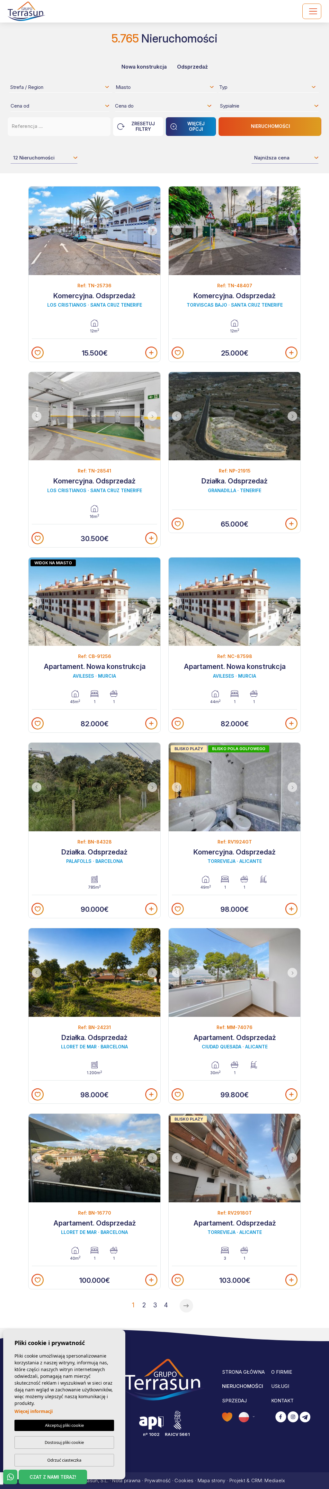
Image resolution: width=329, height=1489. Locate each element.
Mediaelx (274, 1480)
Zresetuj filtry (143, 126)
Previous (35, 230)
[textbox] (61, 88)
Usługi (280, 1386)
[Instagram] (293, 1417)
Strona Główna (243, 1372)
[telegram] (305, 1417)
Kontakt (282, 1401)
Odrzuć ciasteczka (64, 1460)
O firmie (281, 1372)
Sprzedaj (234, 1401)
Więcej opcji (196, 126)
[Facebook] (280, 1417)
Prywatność (158, 1480)
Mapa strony (212, 1480)
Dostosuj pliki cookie (64, 1442)
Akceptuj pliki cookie (64, 1425)
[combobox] (60, 87)
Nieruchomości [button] (242, 1386)
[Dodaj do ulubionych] (37, 353)
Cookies (183, 1480)
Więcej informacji (33, 1411)
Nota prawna (126, 1480)
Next (153, 230)
